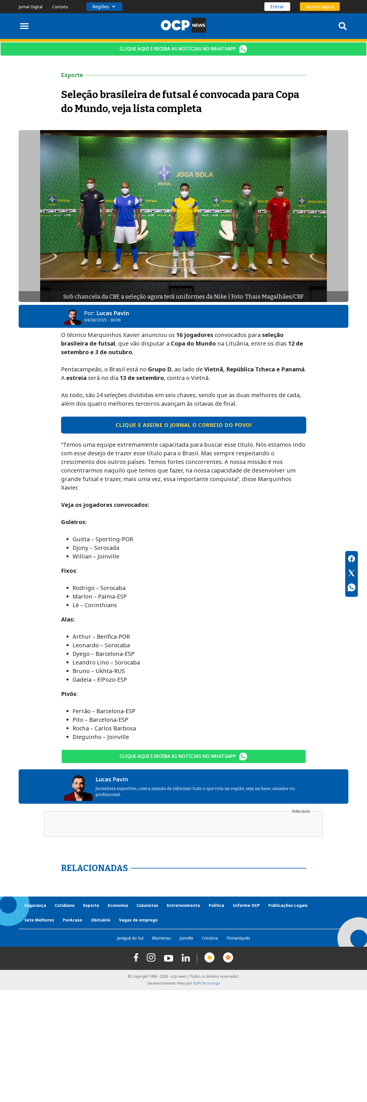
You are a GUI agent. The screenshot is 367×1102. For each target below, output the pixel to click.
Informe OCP (246, 905)
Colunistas (147, 905)
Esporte (91, 905)
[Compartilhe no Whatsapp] (351, 588)
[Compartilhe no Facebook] (351, 559)
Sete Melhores (39, 920)
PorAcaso (72, 920)
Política (216, 905)
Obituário (100, 920)
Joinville (186, 938)
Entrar (277, 6)
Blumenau (161, 938)
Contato (60, 6)
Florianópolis (238, 938)
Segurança (35, 905)
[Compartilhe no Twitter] (351, 574)
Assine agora (320, 6)
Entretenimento (183, 905)
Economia (118, 905)
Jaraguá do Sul (130, 938)
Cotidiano (65, 905)
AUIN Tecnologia (206, 983)
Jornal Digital (30, 6)
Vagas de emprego (138, 920)
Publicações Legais (288, 905)
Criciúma (210, 938)
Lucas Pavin (112, 313)
